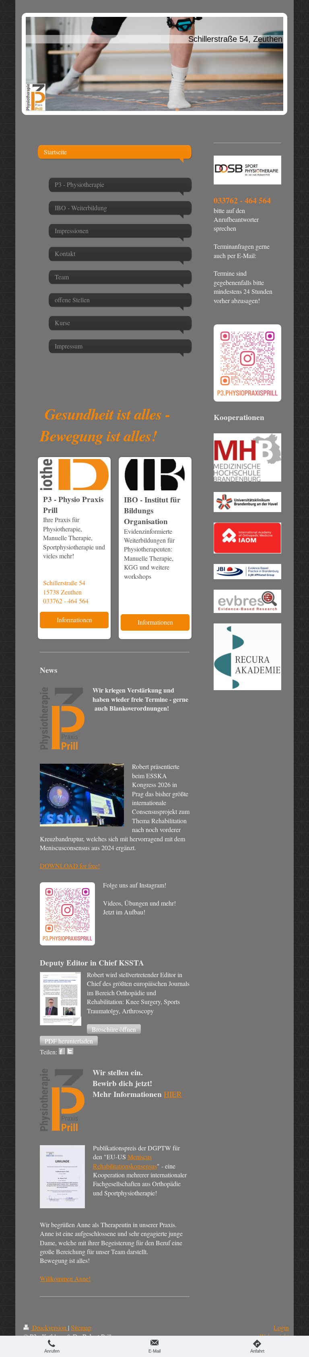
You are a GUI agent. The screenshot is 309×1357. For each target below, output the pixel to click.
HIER (173, 1094)
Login (281, 1327)
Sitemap (81, 1327)
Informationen (74, 619)
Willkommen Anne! (65, 1278)
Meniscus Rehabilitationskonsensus (125, 1161)
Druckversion (49, 1327)
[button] (114, 1029)
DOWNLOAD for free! (70, 865)
